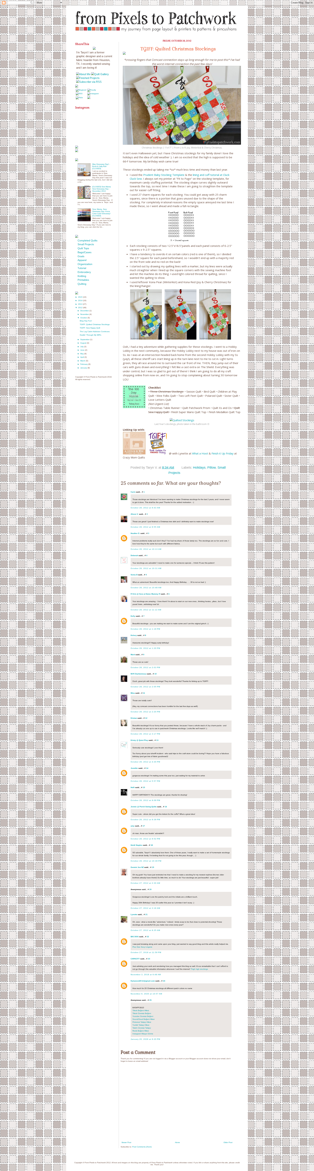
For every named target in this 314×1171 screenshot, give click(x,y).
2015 (80, 297)
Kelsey (134, 635)
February (84, 364)
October (84, 318)
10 (155, 674)
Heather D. (135, 533)
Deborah (134, 555)
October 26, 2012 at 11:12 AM (146, 610)
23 (149, 959)
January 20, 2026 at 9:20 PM (145, 1039)
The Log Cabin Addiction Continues (95, 331)
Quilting (82, 283)
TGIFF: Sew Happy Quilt (90, 328)
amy (132, 826)
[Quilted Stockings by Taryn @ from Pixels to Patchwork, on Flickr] (182, 420)
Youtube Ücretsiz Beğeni (142, 1016)
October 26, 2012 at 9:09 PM (145, 800)
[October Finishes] (134, 453)
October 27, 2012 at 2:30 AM (145, 883)
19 (153, 867)
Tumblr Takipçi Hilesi (140, 1025)
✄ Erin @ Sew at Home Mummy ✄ (145, 594)
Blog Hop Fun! (86, 321)
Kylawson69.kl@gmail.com (143, 981)
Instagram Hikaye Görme (142, 1034)
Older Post (228, 1142)
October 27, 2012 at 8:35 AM (145, 930)
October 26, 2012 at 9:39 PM (145, 820)
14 (147, 768)
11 (144, 693)
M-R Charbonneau (138, 674)
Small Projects (86, 244)
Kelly (133, 616)
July (82, 347)
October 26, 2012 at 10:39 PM (146, 861)
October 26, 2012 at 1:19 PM (145, 629)
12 (146, 718)
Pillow (211, 467)
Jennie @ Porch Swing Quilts (144, 807)
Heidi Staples (136, 845)
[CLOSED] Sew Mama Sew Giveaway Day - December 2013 (101, 189)
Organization (85, 264)
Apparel (82, 260)
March (83, 361)
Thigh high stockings (199, 969)
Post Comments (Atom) (142, 1147)
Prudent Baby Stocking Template (163, 175)
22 (148, 937)
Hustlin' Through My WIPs (90, 335)
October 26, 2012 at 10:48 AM (146, 588)
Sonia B (134, 575)
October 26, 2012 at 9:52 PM (145, 839)
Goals (81, 256)
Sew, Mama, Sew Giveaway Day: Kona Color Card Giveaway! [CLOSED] (101, 212)
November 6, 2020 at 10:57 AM (146, 994)
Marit (133, 655)
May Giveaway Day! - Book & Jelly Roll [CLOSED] (101, 166)
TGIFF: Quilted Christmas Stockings (95, 324)
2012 (80, 308)
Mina (133, 693)
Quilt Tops (83, 248)
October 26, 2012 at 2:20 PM (145, 712)
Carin (133, 492)
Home (177, 1142)
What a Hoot (200, 453)
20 (150, 889)
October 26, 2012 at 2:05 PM (145, 687)
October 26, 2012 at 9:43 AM (145, 508)
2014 (80, 300)
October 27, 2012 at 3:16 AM (145, 908)
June (82, 350)
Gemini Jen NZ (137, 867)
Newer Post (126, 1142)
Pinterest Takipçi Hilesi (141, 1022)
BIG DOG (135, 937)
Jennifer (134, 768)
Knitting (82, 276)
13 (157, 740)
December (84, 311)
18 (152, 845)
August (83, 343)
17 (144, 826)
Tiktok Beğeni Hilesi (140, 1010)
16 (166, 807)
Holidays (199, 467)
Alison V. (134, 514)
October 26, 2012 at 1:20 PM (145, 648)
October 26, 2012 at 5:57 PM (145, 781)
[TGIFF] (157, 453)
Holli (133, 787)
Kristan (134, 718)
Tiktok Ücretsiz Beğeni (141, 1013)
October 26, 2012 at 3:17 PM (145, 734)
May (82, 354)
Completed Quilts (87, 240)
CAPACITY (135, 959)
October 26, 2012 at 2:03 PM (145, 667)
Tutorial (82, 268)
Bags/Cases (84, 252)
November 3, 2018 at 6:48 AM (146, 975)
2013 (80, 304)
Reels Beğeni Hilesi (140, 1031)
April (82, 357)
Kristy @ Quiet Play (139, 740)
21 (146, 914)
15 (144, 787)
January (84, 368)
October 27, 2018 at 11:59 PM (146, 952)
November (84, 314)
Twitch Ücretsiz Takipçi (141, 1028)
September (85, 339)
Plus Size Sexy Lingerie (142, 947)
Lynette (134, 914)
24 (164, 981)
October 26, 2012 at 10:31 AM (146, 568)
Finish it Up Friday (223, 453)
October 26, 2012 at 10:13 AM (146, 549)
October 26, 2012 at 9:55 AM (145, 527)
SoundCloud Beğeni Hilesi (143, 1019)
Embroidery (84, 272)
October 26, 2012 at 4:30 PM (145, 762)
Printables (83, 279)
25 (150, 1000)
